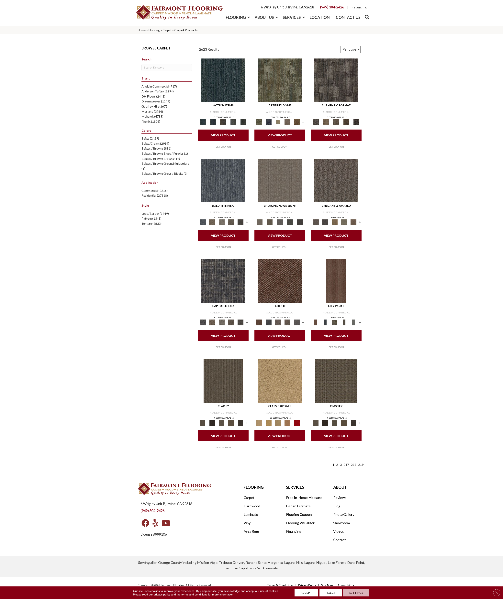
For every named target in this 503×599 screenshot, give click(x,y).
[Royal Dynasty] (297, 422)
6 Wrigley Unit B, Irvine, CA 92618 (287, 7)
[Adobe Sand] (280, 380)
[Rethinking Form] (346, 121)
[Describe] (222, 422)
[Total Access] (300, 222)
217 (346, 464)
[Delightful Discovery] (280, 80)
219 (360, 464)
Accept (306, 592)
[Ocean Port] (213, 121)
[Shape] (223, 180)
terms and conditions (194, 594)
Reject (331, 592)
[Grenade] (212, 222)
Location (320, 17)
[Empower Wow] (344, 222)
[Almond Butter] (278, 422)
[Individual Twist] (336, 121)
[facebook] (145, 523)
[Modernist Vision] (278, 121)
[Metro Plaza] (287, 322)
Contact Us (348, 17)
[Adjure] (240, 422)
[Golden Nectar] (268, 422)
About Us (264, 17)
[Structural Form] (356, 121)
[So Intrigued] (336, 180)
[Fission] (231, 222)
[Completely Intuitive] (334, 222)
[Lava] (222, 222)
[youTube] (166, 523)
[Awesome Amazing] (287, 121)
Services (292, 17)
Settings (356, 592)
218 (353, 464)
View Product (223, 135)
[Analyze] (212, 422)
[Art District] (278, 322)
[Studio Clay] (287, 422)
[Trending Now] (280, 180)
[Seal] (240, 222)
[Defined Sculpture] (326, 121)
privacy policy (162, 594)
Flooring (236, 17)
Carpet (167, 30)
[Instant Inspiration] (353, 222)
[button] (249, 17)
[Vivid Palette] (297, 121)
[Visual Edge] (336, 80)
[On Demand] (289, 222)
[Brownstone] (223, 121)
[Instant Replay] (279, 222)
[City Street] (243, 121)
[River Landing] (268, 322)
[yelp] (155, 523)
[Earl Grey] (233, 121)
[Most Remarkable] (268, 121)
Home (142, 30)
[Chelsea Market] (280, 280)
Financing (358, 7)
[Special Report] (269, 222)
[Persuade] (231, 422)
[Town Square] (297, 322)
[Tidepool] (223, 80)
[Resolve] (223, 380)
